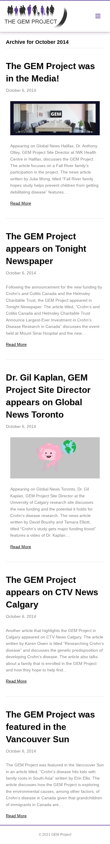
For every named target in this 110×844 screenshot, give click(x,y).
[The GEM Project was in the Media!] (55, 117)
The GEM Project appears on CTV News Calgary (52, 592)
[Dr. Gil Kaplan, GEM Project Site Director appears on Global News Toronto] (55, 457)
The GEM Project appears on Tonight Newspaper (46, 248)
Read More (20, 203)
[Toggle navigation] (97, 16)
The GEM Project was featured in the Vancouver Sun (50, 727)
